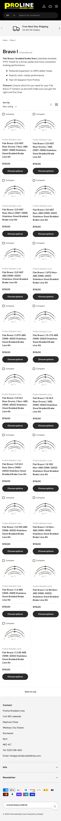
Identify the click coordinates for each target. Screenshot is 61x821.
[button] (50, 6)
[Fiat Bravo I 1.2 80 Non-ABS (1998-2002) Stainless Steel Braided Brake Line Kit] (46, 572)
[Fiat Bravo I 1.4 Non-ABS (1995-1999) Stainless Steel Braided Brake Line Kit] (46, 510)
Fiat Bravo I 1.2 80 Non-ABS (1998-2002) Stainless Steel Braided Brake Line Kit (45, 595)
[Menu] (56, 6)
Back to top (30, 691)
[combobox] (30, 15)
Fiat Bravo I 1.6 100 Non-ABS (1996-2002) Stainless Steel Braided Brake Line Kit (45, 469)
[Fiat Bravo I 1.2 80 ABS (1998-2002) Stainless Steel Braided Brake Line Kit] (15, 635)
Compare (10, 114)
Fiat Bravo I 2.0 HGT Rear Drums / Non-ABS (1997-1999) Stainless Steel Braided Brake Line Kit (15, 150)
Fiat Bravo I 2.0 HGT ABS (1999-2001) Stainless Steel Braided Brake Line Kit (15, 277)
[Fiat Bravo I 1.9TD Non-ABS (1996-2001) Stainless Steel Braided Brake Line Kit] (46, 255)
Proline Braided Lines (17, 814)
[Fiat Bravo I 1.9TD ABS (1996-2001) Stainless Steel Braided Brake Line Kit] (15, 318)
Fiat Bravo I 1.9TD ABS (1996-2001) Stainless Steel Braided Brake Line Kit (14, 340)
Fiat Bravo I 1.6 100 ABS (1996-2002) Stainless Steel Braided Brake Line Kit (14, 532)
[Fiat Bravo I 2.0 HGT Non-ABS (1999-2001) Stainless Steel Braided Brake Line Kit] (46, 192)
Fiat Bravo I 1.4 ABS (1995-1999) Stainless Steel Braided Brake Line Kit (14, 594)
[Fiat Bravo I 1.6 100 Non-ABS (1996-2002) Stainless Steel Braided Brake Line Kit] (46, 447)
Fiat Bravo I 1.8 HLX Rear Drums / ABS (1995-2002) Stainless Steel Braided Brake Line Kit (45, 405)
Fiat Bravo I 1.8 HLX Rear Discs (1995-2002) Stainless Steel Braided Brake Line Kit (14, 469)
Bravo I (13, 40)
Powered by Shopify (35, 814)
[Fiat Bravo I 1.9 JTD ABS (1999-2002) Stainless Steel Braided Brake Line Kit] (46, 318)
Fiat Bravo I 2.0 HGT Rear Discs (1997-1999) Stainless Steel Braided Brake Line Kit (15, 214)
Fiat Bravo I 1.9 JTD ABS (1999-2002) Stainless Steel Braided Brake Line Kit (45, 340)
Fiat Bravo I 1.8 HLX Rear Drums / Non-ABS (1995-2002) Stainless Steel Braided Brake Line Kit (15, 405)
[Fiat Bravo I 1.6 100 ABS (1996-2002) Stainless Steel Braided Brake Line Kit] (15, 510)
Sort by (6, 102)
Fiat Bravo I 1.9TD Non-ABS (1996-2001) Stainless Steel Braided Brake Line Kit (45, 277)
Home (5, 40)
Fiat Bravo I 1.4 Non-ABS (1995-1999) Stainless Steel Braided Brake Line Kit (45, 532)
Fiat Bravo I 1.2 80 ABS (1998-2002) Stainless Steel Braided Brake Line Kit (14, 657)
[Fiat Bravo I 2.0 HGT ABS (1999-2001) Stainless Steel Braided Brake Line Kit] (15, 255)
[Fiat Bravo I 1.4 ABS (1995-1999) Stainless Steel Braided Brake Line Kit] (15, 572)
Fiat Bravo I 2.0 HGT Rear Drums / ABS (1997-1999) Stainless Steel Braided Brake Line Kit (44, 150)
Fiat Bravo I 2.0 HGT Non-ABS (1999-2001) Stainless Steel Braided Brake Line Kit (45, 214)
